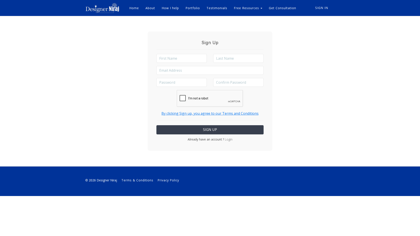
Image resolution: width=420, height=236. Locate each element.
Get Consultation (282, 8)
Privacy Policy (168, 180)
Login (228, 139)
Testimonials (216, 8)
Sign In (321, 8)
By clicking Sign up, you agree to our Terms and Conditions (210, 113)
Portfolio (193, 8)
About (150, 8)
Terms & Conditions (137, 180)
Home (134, 8)
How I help (170, 8)
